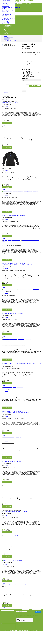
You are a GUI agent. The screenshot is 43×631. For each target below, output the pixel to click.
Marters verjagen (5, 19)
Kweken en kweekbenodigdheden (8, 12)
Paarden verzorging (6, 0)
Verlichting (4, 16)
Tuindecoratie (5, 11)
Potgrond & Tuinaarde (6, 14)
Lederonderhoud (5, 22)
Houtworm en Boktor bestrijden (8, 18)
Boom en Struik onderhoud (7, 10)
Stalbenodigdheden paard (7, 7)
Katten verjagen (5, 21)
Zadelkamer (4, 8)
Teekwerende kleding (6, 23)
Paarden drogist (5, 3)
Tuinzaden (4, 15)
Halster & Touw (5, 6)
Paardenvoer (5, 2)
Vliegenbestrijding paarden (7, 4)
